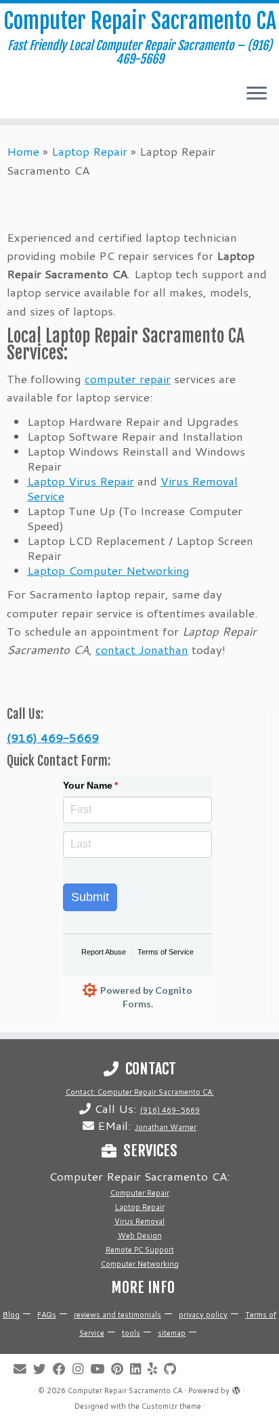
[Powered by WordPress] (236, 1388)
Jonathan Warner (165, 1127)
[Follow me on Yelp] (156, 1369)
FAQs (46, 1314)
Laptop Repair (89, 151)
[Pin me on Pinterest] (120, 1369)
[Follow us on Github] (173, 1369)
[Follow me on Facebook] (62, 1369)
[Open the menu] (256, 94)
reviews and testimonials (117, 1314)
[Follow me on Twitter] (43, 1369)
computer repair (128, 378)
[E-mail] (23, 1369)
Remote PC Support (140, 1249)
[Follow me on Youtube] (100, 1369)
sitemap (172, 1333)
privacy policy (203, 1314)
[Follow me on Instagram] (81, 1369)
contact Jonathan (141, 649)
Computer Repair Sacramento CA (139, 21)
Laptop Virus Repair (80, 481)
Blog (11, 1314)
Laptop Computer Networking (108, 570)
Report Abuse (103, 952)
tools (131, 1333)
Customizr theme (171, 1406)
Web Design (140, 1235)
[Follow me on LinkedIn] (139, 1369)
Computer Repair (139, 1192)
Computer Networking (140, 1263)
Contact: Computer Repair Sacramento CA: (140, 1092)
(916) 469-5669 (53, 737)
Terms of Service (165, 952)
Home (23, 151)
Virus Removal (139, 1221)
